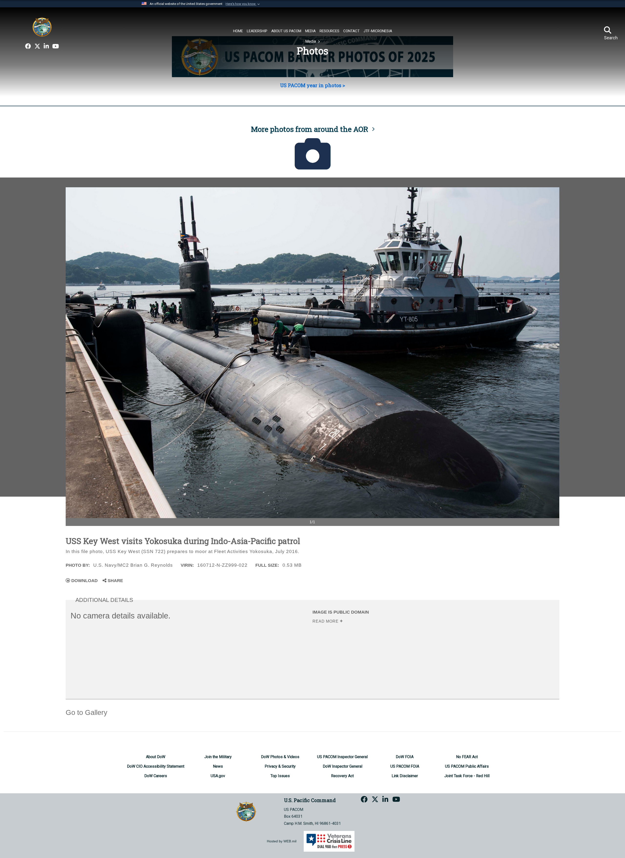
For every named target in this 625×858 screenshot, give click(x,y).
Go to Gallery (86, 712)
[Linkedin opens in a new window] (46, 46)
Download (84, 580)
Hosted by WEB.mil (281, 841)
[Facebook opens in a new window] (28, 46)
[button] (243, 3)
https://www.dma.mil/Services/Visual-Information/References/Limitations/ (387, 652)
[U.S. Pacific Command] (42, 27)
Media (311, 41)
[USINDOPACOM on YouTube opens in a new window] (55, 46)
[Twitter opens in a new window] (37, 46)
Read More (326, 621)
